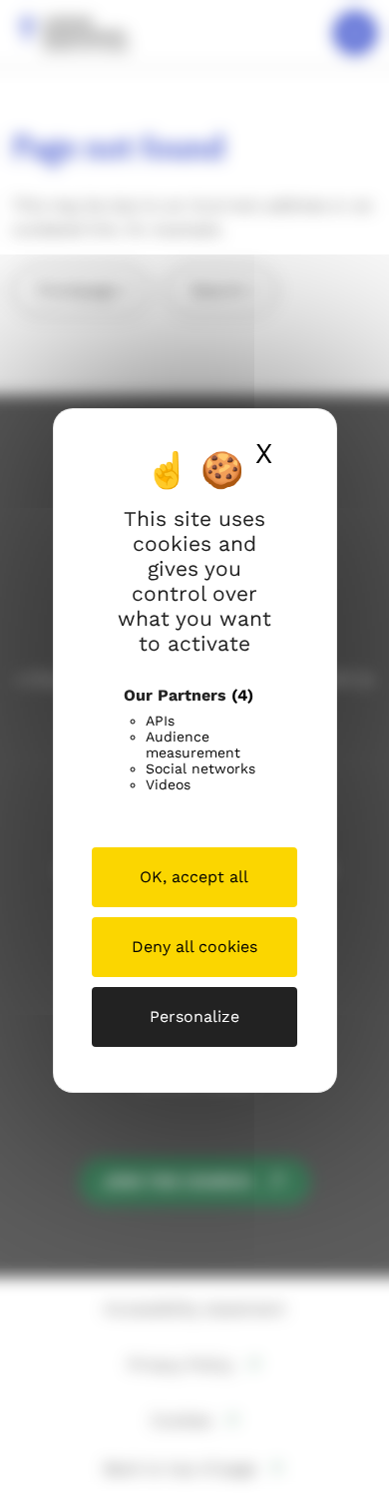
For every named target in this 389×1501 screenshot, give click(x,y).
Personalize (194, 1016)
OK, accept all (194, 876)
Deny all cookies (194, 946)
